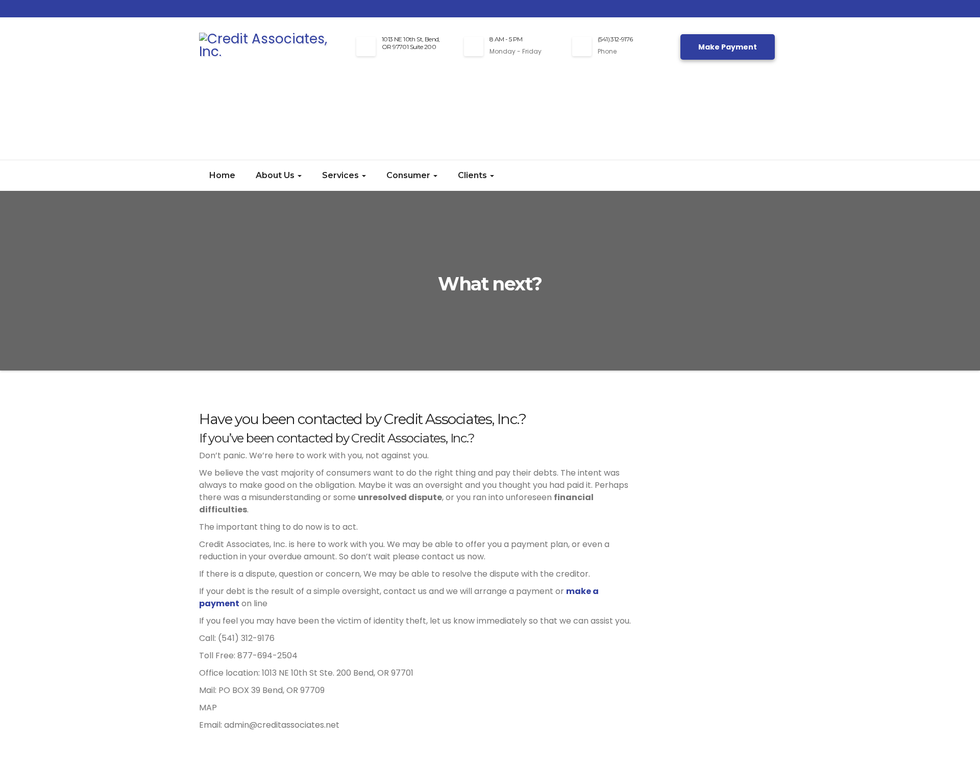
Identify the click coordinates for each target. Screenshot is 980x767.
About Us (276, 175)
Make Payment (727, 47)
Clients (473, 175)
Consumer (409, 175)
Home (222, 175)
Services (341, 175)
